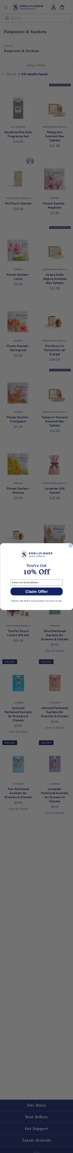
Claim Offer (36, 591)
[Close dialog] (70, 545)
